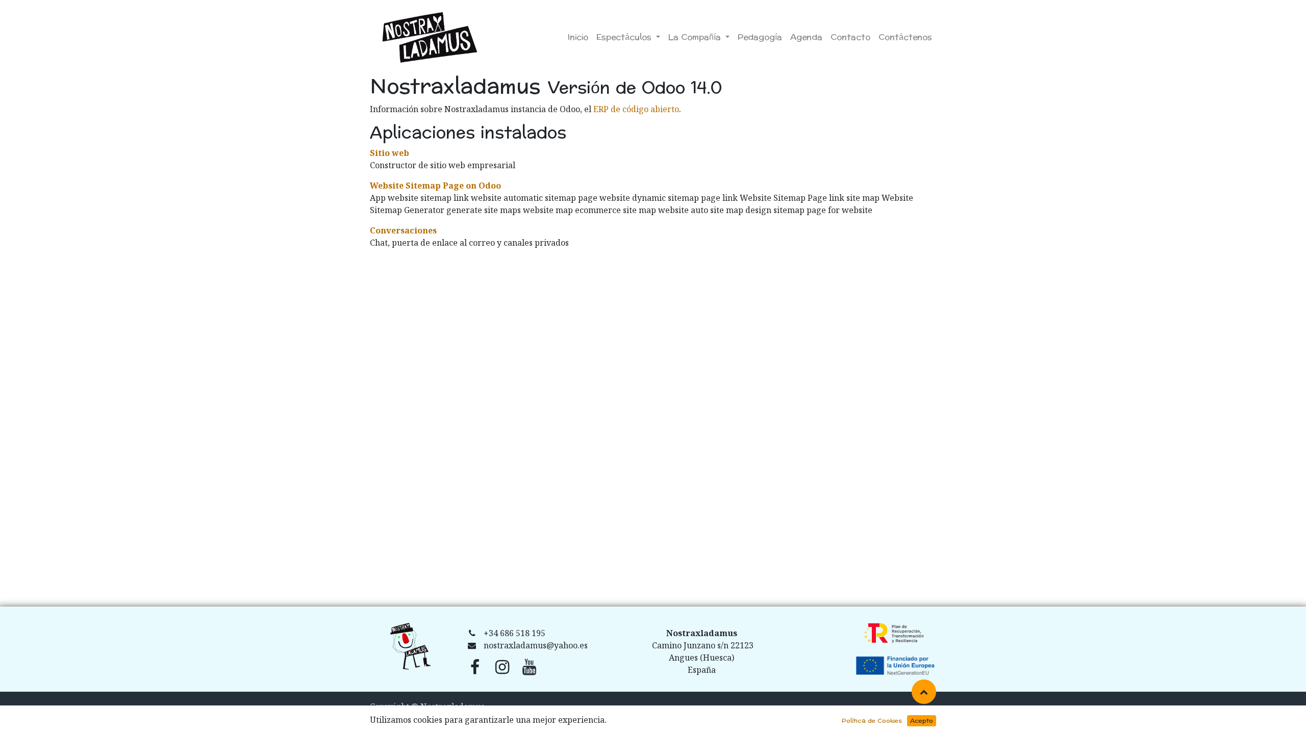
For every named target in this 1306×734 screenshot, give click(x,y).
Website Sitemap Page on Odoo (435, 185)
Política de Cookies (872, 720)
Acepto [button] (921, 720)
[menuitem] (578, 37)
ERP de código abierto (636, 109)
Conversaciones (403, 230)
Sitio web (389, 153)
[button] (924, 691)
